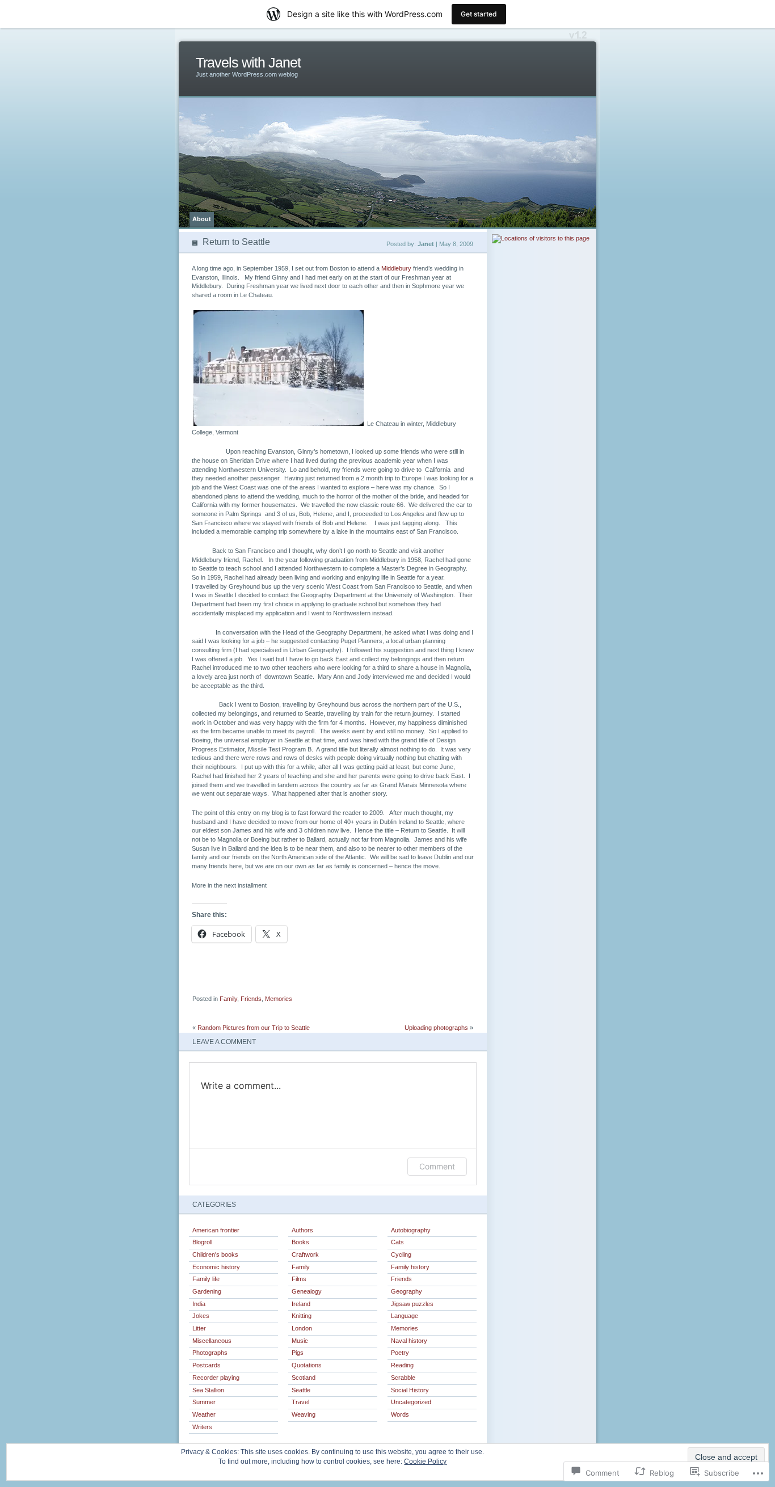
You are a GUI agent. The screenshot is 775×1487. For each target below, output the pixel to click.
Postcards (206, 1365)
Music (300, 1340)
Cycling (401, 1254)
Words (400, 1414)
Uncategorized (411, 1402)
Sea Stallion (208, 1390)
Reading (402, 1365)
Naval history (409, 1340)
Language (404, 1315)
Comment (437, 1166)
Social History (410, 1390)
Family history (410, 1267)
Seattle (301, 1390)
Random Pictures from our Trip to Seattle (253, 1027)
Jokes (200, 1315)
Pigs (298, 1352)
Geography (406, 1291)
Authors (302, 1230)
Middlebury (397, 268)
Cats (397, 1242)
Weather (204, 1414)
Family (228, 998)
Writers (202, 1426)
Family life (206, 1278)
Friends (251, 998)
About (201, 219)
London (302, 1328)
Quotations (307, 1365)
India (198, 1303)
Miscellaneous (211, 1340)
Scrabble (403, 1377)
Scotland (303, 1377)
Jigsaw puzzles (412, 1303)
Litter (199, 1328)
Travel (300, 1402)
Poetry (400, 1352)
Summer (204, 1402)
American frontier (215, 1230)
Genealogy (307, 1291)
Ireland (301, 1303)
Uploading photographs (436, 1027)
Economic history (216, 1267)
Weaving (303, 1414)
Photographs (210, 1352)
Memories (278, 998)
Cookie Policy (425, 1461)
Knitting (301, 1315)
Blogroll (202, 1242)
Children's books (215, 1254)
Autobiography (411, 1230)
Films (299, 1278)
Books (300, 1242)
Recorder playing (215, 1377)
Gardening (206, 1291)
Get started (479, 14)
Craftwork (305, 1254)
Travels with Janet (248, 62)
